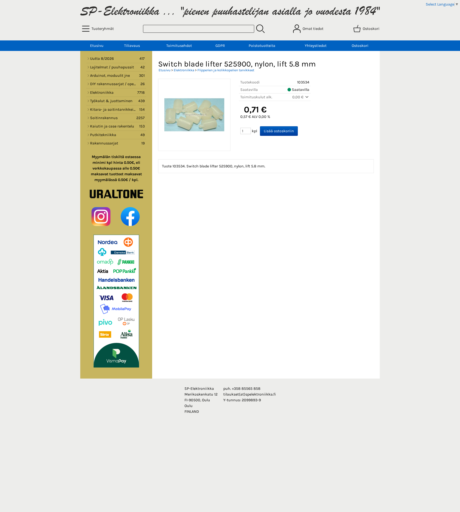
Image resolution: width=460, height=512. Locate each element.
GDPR (220, 45)
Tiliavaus (132, 45)
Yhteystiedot (316, 45)
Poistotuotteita (262, 45)
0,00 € (298, 97)
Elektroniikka (184, 70)
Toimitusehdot (179, 45)
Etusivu (97, 45)
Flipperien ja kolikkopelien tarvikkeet (225, 70)
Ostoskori (360, 45)
